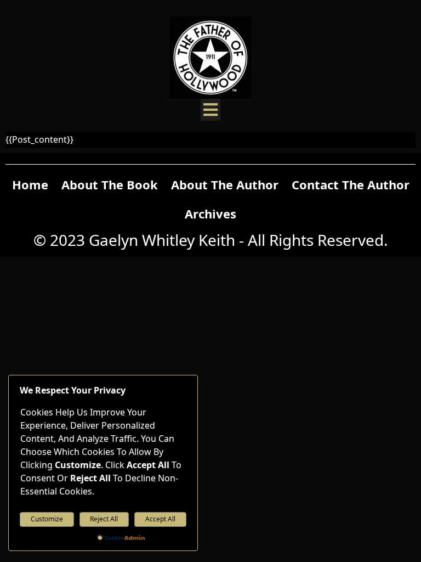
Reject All (104, 519)
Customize (47, 519)
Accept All (160, 519)
